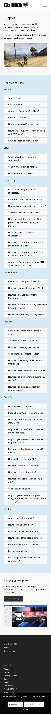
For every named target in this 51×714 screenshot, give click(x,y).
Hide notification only (34, 704)
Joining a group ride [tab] (17, 550)
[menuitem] (43, 5)
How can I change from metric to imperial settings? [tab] (24, 296)
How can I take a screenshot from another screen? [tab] (24, 388)
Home (6, 672)
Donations (8, 669)
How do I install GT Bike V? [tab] (21, 173)
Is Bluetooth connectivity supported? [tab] (25, 199)
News (6, 647)
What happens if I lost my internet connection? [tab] (24, 559)
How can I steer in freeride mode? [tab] (24, 465)
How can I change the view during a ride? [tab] (25, 480)
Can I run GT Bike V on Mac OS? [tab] (23, 166)
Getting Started (10, 675)
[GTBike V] (21, 5)
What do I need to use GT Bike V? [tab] (23, 140)
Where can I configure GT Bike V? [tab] (24, 281)
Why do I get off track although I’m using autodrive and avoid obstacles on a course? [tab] (27, 498)
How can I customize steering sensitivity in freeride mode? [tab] (27, 306)
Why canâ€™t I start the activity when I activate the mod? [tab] (26, 431)
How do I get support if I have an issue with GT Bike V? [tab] (26, 132)
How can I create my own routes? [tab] (24, 347)
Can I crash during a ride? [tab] (20, 488)
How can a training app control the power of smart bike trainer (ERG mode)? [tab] (24, 222)
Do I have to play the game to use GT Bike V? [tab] (25, 451)
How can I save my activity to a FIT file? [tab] (26, 370)
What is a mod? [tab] (15, 104)
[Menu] (43, 5)
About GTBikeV (10, 689)
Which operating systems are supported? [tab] (22, 158)
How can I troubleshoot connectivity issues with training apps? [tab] (25, 254)
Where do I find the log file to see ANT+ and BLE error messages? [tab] (26, 264)
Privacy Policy (9, 692)
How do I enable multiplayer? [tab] (22, 524)
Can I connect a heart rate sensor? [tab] (24, 212)
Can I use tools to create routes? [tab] (23, 353)
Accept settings (15, 704)
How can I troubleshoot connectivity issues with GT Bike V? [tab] (25, 244)
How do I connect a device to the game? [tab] (27, 206)
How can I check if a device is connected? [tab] (22, 234)
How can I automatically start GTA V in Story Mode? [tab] (26, 421)
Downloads (8, 685)
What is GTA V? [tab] (15, 97)
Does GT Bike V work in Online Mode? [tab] (26, 412)
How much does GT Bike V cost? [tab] (23, 124)
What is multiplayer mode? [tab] (21, 518)
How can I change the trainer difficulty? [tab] (26, 288)
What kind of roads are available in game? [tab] (24, 332)
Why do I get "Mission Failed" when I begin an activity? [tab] (25, 441)
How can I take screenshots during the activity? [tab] (26, 378)
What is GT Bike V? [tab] (17, 117)
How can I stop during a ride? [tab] (22, 472)
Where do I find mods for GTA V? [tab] (23, 111)
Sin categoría (9, 651)
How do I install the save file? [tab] (22, 459)
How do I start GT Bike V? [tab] (20, 406)
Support (7, 679)
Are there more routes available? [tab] (23, 340)
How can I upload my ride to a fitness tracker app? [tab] (26, 362)
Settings (26, 709)
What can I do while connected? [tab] (23, 531)
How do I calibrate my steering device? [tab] (26, 314)
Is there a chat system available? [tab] (23, 544)
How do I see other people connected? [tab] (26, 537)
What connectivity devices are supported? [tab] (22, 191)
